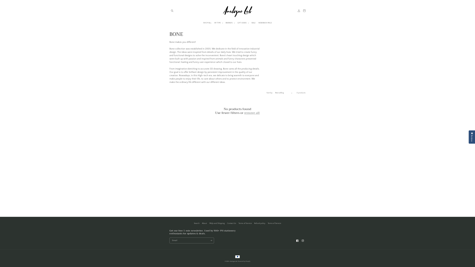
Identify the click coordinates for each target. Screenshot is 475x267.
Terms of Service (245, 223)
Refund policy (259, 223)
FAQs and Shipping (217, 223)
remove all (252, 113)
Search (197, 223)
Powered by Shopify (244, 261)
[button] (172, 10)
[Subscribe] (211, 240)
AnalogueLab (234, 261)
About (204, 223)
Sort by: (270, 93)
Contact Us (231, 223)
